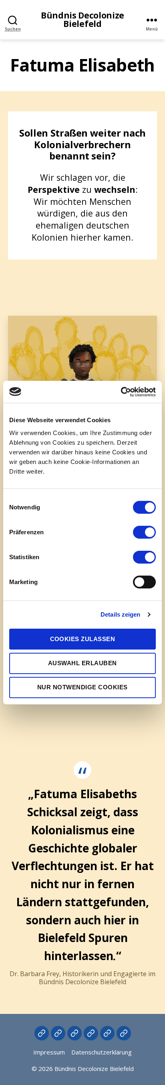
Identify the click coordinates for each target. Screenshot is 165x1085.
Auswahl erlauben (82, 663)
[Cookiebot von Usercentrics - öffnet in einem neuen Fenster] (121, 391)
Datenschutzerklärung (101, 1052)
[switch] (144, 532)
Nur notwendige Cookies (82, 687)
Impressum (49, 1052)
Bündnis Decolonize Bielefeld (82, 19)
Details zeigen (120, 614)
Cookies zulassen (82, 638)
